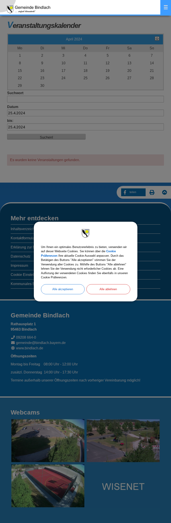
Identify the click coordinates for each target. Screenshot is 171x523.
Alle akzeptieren (62, 289)
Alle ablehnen (108, 289)
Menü (165, 7)
